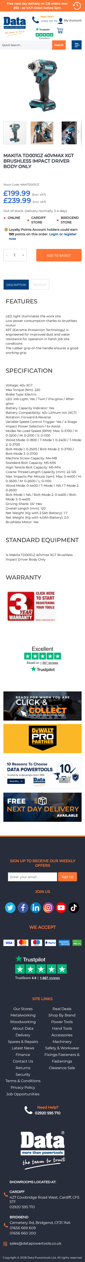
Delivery (23, 1035)
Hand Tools (62, 1028)
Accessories (62, 1035)
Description (16, 285)
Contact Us (23, 1061)
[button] (44, 133)
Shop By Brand (62, 1015)
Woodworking (23, 1022)
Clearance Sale (62, 1068)
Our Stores (23, 1009)
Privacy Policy (23, 1087)
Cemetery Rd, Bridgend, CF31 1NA (40, 1223)
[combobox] (33, 45)
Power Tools (62, 1022)
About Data (22, 1028)
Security (23, 1074)
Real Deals (62, 1009)
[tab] (16, 284)
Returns (23, 1068)
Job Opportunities (22, 1094)
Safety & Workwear (62, 1048)
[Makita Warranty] (31, 622)
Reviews (39, 285)
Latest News (23, 1048)
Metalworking (23, 1015)
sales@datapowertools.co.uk (35, 1243)
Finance (23, 1055)
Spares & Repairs (23, 1042)
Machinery (62, 1042)
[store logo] (14, 26)
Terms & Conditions (23, 1081)
